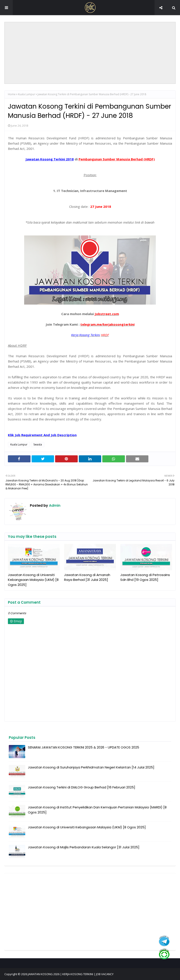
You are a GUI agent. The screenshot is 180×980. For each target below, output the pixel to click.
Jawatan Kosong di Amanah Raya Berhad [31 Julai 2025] (87, 577)
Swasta (37, 444)
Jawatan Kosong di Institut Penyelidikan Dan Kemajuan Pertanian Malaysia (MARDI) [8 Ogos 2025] (97, 810)
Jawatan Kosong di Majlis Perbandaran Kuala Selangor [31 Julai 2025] (83, 847)
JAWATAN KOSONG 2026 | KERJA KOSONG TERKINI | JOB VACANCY (70, 974)
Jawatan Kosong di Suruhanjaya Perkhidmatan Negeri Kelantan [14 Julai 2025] (91, 767)
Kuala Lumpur (26, 94)
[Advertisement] (90, 53)
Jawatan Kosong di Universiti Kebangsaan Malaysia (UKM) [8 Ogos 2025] (33, 580)
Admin (54, 505)
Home (12, 94)
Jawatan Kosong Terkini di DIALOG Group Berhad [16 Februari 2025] (81, 787)
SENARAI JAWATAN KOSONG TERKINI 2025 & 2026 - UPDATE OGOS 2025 (83, 747)
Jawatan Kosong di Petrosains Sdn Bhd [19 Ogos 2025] (145, 577)
